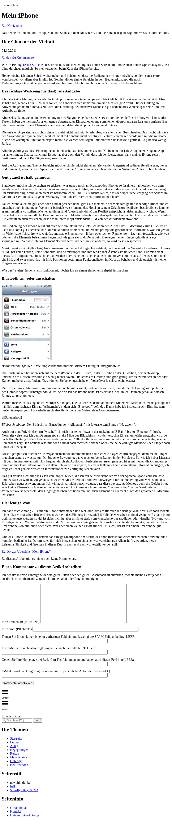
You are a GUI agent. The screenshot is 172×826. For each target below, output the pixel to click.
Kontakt (15, 811)
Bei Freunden (19, 765)
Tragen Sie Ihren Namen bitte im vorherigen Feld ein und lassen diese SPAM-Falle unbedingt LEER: (69, 636)
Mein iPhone (18, 757)
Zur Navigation (12, 25)
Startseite (16, 738)
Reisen (14, 753)
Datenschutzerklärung (24, 815)
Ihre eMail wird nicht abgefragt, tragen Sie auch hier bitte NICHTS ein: (49, 648)
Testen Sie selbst (33, 65)
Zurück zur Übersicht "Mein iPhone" (26, 551)
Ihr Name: (17, 629)
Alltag (14, 746)
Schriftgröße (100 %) (24, 790)
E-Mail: (56, 671)
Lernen (15, 742)
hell (12, 786)
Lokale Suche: (11, 716)
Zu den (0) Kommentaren (18, 57)
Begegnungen (19, 750)
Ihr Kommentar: (20, 622)
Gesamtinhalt (18, 807)
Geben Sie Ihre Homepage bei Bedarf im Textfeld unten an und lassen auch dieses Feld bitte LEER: (68, 659)
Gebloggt (16, 761)
